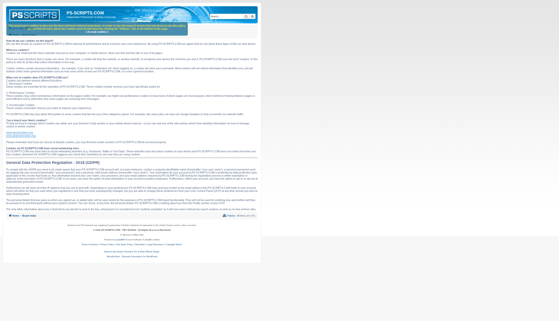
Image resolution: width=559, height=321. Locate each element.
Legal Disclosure (155, 244)
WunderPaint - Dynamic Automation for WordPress (132, 256)
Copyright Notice (174, 244)
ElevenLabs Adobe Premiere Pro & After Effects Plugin (131, 251)
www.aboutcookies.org (19, 132)
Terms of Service (90, 244)
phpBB (120, 239)
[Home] (37, 14)
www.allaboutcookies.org (21, 135)
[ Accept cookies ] (97, 31)
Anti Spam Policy (124, 244)
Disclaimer (140, 244)
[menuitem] (229, 215)
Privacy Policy (107, 244)
